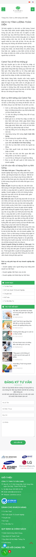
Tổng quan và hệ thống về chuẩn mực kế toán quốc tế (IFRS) (21, 355)
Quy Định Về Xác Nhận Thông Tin (14, 539)
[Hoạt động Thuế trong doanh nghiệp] (7, 367)
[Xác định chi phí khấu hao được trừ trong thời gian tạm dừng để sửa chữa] (7, 314)
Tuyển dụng (7, 542)
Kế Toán (7, 297)
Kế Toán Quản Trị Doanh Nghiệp (14, 290)
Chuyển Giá (8, 294)
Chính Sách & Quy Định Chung (12, 533)
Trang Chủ (4, 18)
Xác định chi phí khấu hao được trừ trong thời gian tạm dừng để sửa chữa (23, 313)
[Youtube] (9, 551)
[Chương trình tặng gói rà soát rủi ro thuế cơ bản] (7, 335)
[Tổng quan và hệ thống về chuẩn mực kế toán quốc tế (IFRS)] (7, 357)
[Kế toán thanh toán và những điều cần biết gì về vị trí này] (7, 346)
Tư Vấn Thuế (8, 286)
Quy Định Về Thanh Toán (11, 536)
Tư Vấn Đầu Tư (9, 301)
